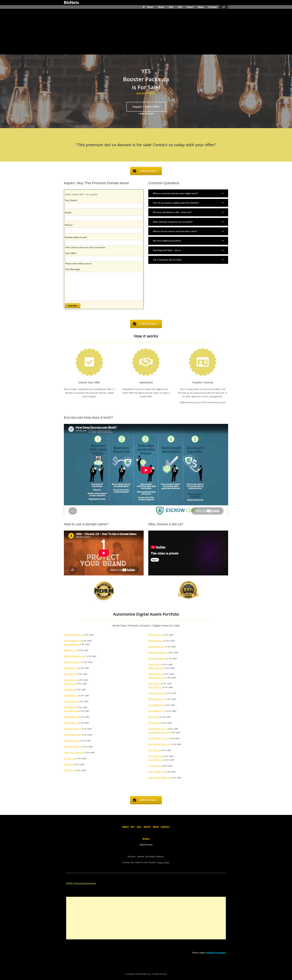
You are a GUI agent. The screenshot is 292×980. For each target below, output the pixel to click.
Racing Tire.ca (155, 634)
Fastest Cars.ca (72, 740)
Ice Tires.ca (69, 758)
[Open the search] (223, 7)
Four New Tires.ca (73, 746)
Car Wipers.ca (71, 722)
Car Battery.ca (71, 668)
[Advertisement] (146, 31)
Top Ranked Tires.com (159, 744)
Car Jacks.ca (70, 680)
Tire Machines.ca (156, 699)
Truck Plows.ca (156, 759)
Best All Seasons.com (75, 656)
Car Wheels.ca (71, 717)
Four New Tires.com (74, 752)
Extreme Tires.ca (72, 728)
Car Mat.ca (69, 689)
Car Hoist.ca (70, 674)
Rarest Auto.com (156, 646)
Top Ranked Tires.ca (158, 738)
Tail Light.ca (154, 717)
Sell (180, 7)
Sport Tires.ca (155, 687)
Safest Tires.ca (155, 674)
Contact (213, 7)
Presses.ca (69, 770)
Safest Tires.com (156, 677)
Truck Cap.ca (155, 765)
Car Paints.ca (70, 701)
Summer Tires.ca (156, 693)
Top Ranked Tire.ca (157, 728)
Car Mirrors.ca (71, 695)
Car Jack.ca (70, 683)
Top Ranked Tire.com (158, 732)
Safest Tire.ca (155, 664)
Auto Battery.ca (71, 644)
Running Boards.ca (157, 652)
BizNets (146, 839)
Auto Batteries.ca (72, 640)
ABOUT (125, 827)
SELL (139, 827)
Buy (171, 7)
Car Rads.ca (70, 707)
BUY (133, 827)
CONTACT (165, 827)
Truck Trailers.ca (156, 771)
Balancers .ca (71, 650)
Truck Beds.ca (155, 756)
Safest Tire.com (156, 668)
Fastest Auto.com (72, 734)
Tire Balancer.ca (156, 705)
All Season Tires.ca (73, 634)
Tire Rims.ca (154, 722)
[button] (188, 193)
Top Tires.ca (154, 750)
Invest (190, 7)
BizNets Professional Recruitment (81, 883)
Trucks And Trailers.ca (159, 777)
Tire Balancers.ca (157, 711)
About (161, 7)
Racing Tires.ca (156, 640)
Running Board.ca (157, 658)
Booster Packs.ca (73, 662)
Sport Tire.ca (154, 683)
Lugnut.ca (69, 764)
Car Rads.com (71, 711)
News (201, 7)
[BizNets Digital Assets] (71, 2)
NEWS (156, 827)
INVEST (147, 827)
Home (150, 7)
